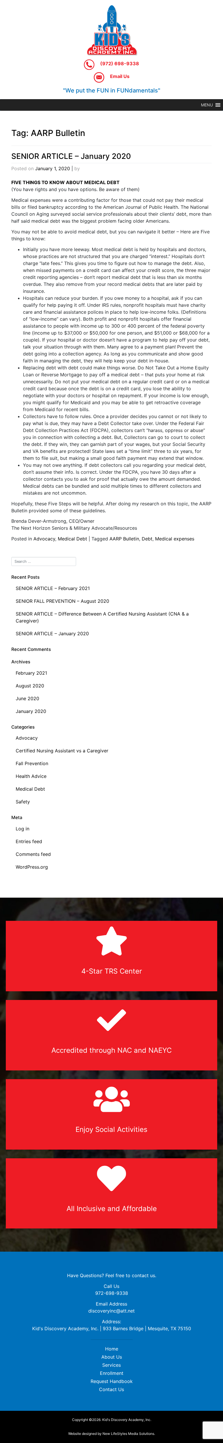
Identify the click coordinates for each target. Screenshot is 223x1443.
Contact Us (111, 1389)
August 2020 (30, 686)
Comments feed (33, 854)
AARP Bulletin (124, 539)
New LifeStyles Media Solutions (128, 1433)
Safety (23, 802)
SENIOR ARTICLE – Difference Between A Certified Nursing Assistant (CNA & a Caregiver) (102, 617)
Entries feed (29, 841)
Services (111, 1365)
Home (111, 1349)
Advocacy (44, 539)
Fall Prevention (32, 763)
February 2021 (31, 673)
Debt (147, 539)
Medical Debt (72, 539)
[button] (207, 105)
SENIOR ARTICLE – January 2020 (71, 156)
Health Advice (31, 776)
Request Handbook (112, 1381)
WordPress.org (32, 867)
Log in (22, 829)
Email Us (119, 76)
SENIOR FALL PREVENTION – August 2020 (62, 601)
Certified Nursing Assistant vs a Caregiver (62, 751)
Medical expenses (174, 539)
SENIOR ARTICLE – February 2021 (53, 588)
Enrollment (111, 1373)
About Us (111, 1357)
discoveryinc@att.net (111, 1311)
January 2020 (31, 711)
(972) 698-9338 (119, 63)
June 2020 (27, 698)
